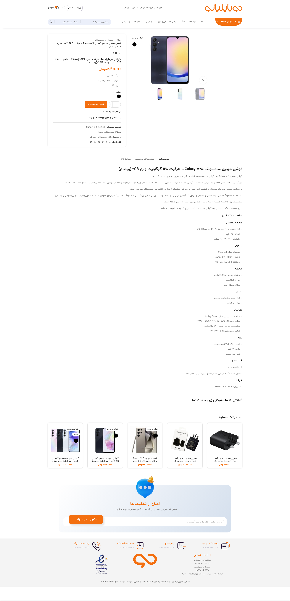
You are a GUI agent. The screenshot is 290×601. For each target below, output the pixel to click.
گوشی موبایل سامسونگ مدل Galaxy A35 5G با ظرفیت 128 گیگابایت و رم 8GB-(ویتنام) (105, 461)
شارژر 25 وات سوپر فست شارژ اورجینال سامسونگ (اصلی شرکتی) (225, 461)
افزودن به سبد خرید (96, 104)
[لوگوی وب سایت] (223, 7)
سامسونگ (99, 40)
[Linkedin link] (95, 142)
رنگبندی (117, 92)
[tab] (164, 157)
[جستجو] (51, 22)
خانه (119, 40)
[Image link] (145, 560)
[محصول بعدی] (113, 53)
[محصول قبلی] (119, 53)
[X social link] (103, 142)
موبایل (110, 40)
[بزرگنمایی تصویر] (203, 80)
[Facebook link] (106, 142)
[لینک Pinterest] (99, 142)
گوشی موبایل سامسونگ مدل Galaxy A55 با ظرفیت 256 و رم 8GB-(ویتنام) (65, 461)
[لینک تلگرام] (91, 142)
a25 (111, 137)
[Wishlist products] (64, 8)
